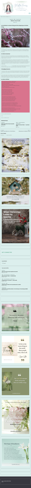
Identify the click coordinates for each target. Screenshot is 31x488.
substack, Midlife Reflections (6, 73)
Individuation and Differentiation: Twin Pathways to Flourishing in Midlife (15, 288)
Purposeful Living (18, 19)
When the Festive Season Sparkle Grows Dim (7, 124)
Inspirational (11, 19)
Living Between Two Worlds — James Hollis (9, 280)
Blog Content (3, 283)
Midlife (14, 19)
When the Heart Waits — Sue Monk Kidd (22, 125)
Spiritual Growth (18, 123)
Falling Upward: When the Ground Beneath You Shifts (11, 284)
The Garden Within (9, 65)
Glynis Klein (15, 22)
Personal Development (22, 122)
